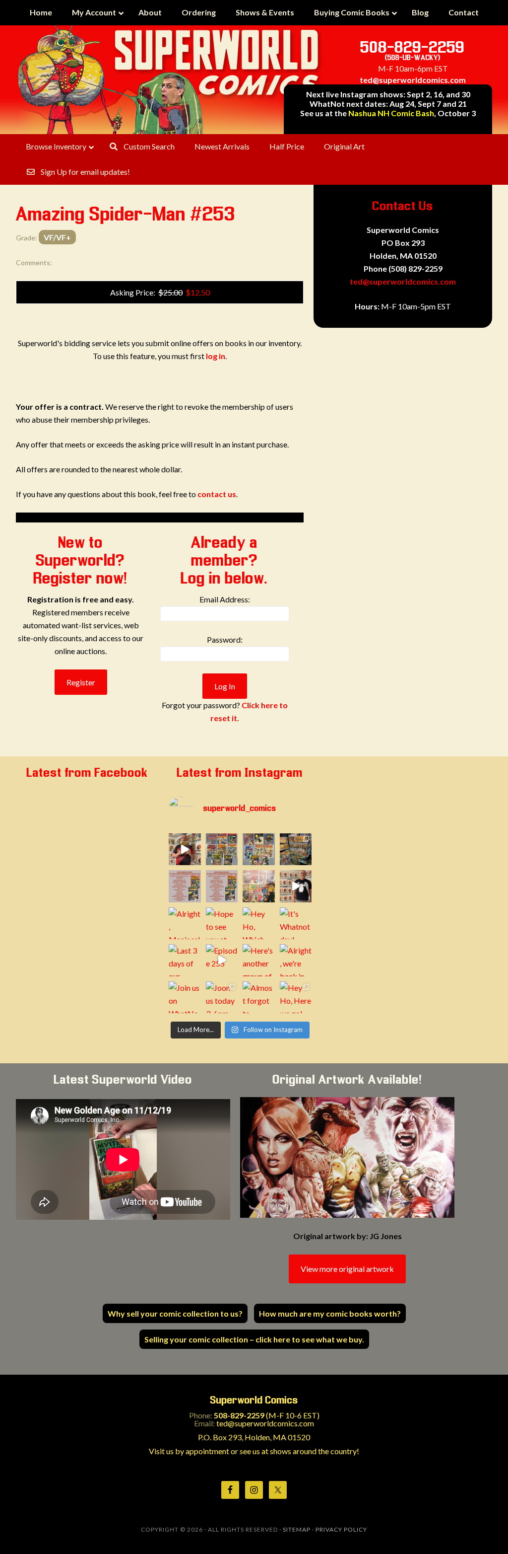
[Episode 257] (296, 886)
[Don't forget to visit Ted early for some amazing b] (185, 886)
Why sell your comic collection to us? (175, 1313)
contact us (216, 494)
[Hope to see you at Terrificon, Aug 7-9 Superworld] (222, 923)
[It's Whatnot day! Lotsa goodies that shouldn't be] (296, 923)
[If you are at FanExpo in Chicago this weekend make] (296, 849)
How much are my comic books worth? (330, 1313)
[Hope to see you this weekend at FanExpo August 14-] (222, 886)
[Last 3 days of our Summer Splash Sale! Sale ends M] (185, 960)
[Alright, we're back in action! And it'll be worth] (296, 960)
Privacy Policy (341, 1529)
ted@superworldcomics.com (413, 79)
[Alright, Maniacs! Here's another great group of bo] (185, 923)
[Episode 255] (222, 960)
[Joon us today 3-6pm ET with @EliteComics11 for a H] (222, 997)
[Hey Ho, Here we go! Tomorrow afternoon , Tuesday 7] (296, 997)
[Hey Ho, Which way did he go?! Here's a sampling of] (259, 923)
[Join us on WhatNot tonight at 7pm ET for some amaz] (185, 997)
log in (215, 356)
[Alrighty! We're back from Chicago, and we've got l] (259, 849)
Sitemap (297, 1529)
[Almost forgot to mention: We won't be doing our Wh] (259, 997)
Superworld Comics (169, 79)
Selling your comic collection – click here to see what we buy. (254, 1339)
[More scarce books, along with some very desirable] (222, 849)
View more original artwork (347, 1268)
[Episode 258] (185, 849)
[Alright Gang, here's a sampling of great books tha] (259, 886)
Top (484, 1530)
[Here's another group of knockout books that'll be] (259, 960)
